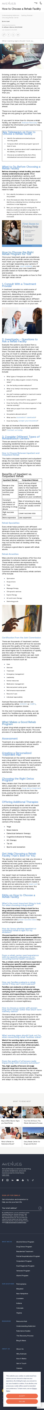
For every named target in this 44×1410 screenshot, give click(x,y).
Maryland (19, 1289)
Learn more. (5, 1175)
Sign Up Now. (40, 1208)
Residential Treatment (24, 1251)
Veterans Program (23, 1271)
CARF (32, 704)
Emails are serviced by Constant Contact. (15, 1222)
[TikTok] (33, 1180)
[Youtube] (18, 1180)
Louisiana (19, 1298)
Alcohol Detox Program (25, 1242)
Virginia (19, 1313)
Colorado (19, 1308)
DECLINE (22, 1401)
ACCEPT (22, 1396)
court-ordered (26, 266)
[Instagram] (7, 1180)
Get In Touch (21, 1363)
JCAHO (23, 704)
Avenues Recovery (29, 123)
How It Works (21, 1358)
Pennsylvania (21, 1284)
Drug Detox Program (24, 1247)
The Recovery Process (24, 1336)
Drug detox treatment (31, 788)
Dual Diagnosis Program (25, 1266)
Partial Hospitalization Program (28, 1256)
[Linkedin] (12, 1180)
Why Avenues (21, 1354)
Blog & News (21, 1340)
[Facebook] (2, 1180)
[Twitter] (28, 1180)
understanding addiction (11, 15)
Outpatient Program (24, 1261)
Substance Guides (23, 1331)
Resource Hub (21, 1321)
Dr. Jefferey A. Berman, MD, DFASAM (12, 27)
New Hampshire (22, 1293)
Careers (19, 1368)
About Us (20, 1349)
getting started (27, 15)
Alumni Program (22, 1275)
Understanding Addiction (26, 1326)
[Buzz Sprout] (23, 1180)
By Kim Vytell (6, 21)
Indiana (19, 1303)
